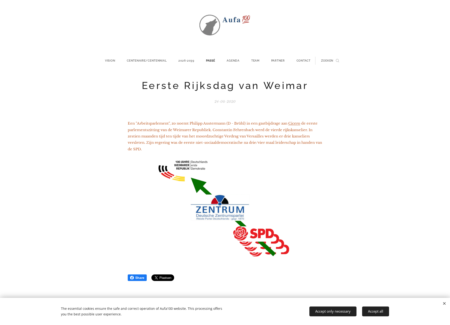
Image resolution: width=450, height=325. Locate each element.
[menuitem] (113, 60)
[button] (330, 60)
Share (139, 278)
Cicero (294, 123)
